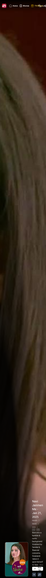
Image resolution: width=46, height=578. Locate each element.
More (41, 565)
